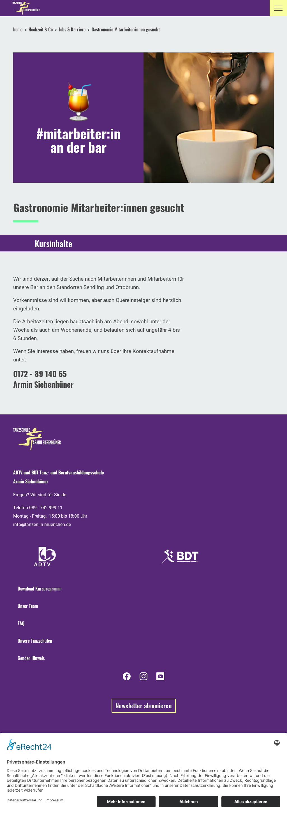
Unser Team (28, 606)
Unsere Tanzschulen (35, 640)
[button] (278, 8)
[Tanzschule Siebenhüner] (24, 8)
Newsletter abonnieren (143, 705)
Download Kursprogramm (39, 588)
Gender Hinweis (31, 658)
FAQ (21, 623)
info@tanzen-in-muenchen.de (42, 524)
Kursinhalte (53, 243)
